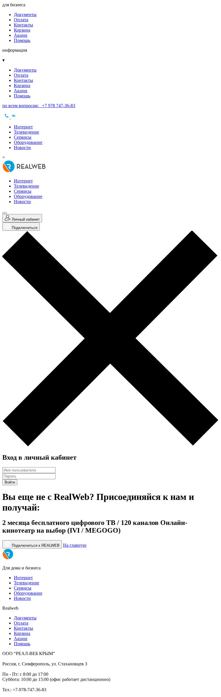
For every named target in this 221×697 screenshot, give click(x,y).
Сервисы (22, 137)
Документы (25, 14)
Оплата (21, 19)
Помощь (22, 40)
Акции (20, 35)
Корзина (22, 30)
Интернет (23, 126)
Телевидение (26, 132)
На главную (74, 545)
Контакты (23, 24)
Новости (22, 147)
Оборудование (28, 142)
